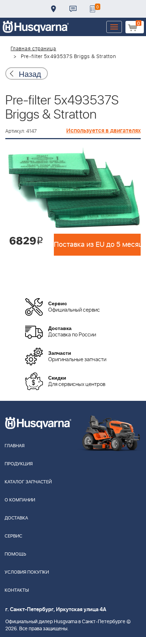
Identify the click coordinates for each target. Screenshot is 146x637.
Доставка (53, 8)
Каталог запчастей (28, 482)
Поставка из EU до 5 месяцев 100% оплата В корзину (97, 244)
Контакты (73, 8)
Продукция (19, 464)
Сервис (13, 536)
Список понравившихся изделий (92, 8)
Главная (14, 446)
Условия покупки (27, 572)
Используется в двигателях (103, 130)
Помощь (15, 554)
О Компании (20, 500)
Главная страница (33, 48)
